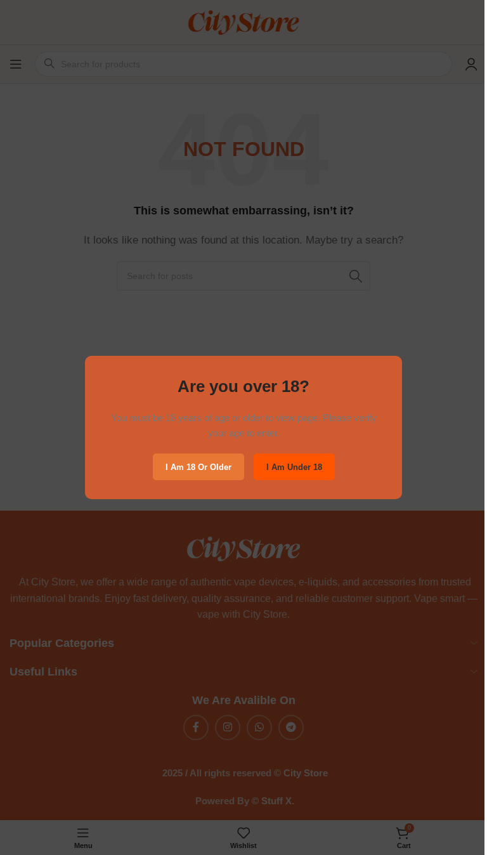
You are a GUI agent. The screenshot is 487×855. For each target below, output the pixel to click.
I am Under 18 (294, 466)
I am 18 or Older (198, 466)
